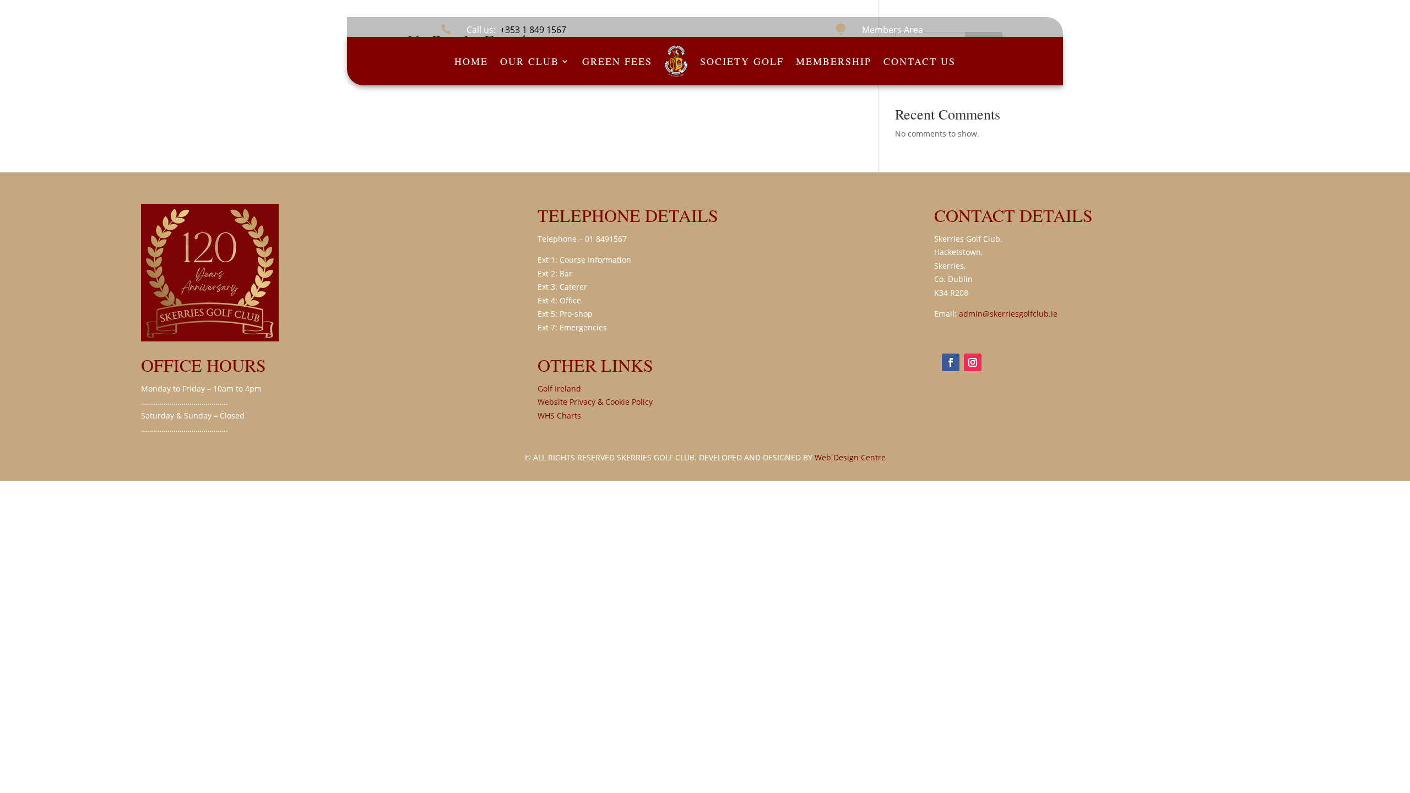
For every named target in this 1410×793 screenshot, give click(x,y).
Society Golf (742, 61)
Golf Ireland (559, 388)
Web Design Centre (850, 457)
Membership (833, 61)
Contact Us (919, 61)
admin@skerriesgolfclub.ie (1008, 313)
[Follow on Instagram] (972, 362)
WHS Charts (559, 415)
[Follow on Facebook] (950, 362)
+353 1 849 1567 (533, 30)
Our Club (529, 61)
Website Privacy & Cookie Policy (595, 402)
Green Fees (617, 61)
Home (471, 61)
